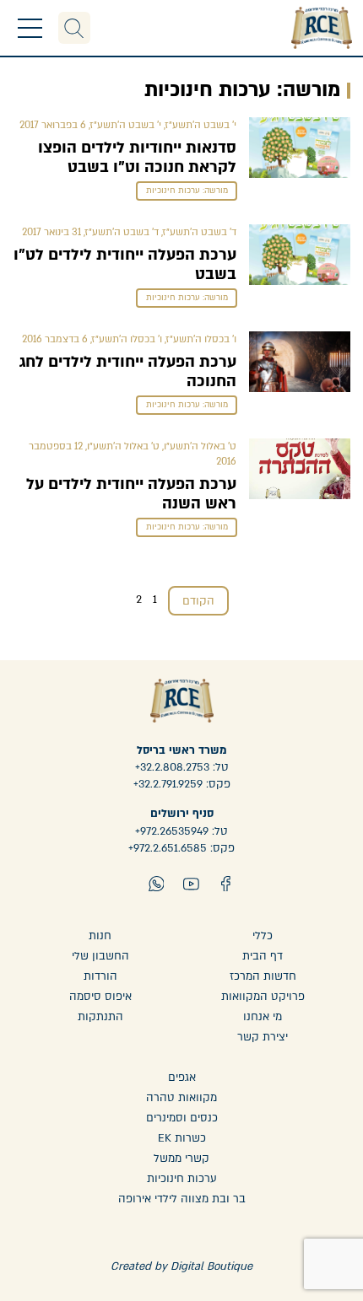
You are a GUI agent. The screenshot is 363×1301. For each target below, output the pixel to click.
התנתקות (100, 1016)
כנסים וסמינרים (182, 1118)
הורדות (100, 976)
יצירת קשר (262, 1037)
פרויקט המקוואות (263, 996)
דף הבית (262, 956)
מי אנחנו (262, 1016)
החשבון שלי (100, 956)
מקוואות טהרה (181, 1097)
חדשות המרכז (263, 976)
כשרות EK (182, 1138)
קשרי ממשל (181, 1158)
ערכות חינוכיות (182, 1178)
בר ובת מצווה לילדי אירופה (182, 1199)
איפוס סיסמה (100, 996)
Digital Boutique (211, 1266)
